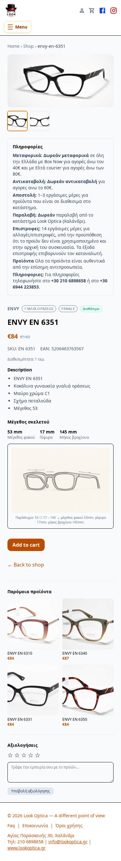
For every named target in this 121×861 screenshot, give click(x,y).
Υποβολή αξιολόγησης (30, 791)
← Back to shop (25, 564)
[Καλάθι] (92, 10)
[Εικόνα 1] (17, 121)
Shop (28, 46)
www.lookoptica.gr (26, 848)
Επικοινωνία (35, 825)
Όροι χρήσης (69, 825)
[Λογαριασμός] (82, 10)
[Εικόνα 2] (40, 121)
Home (13, 46)
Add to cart (26, 544)
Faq (11, 825)
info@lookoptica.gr (67, 842)
